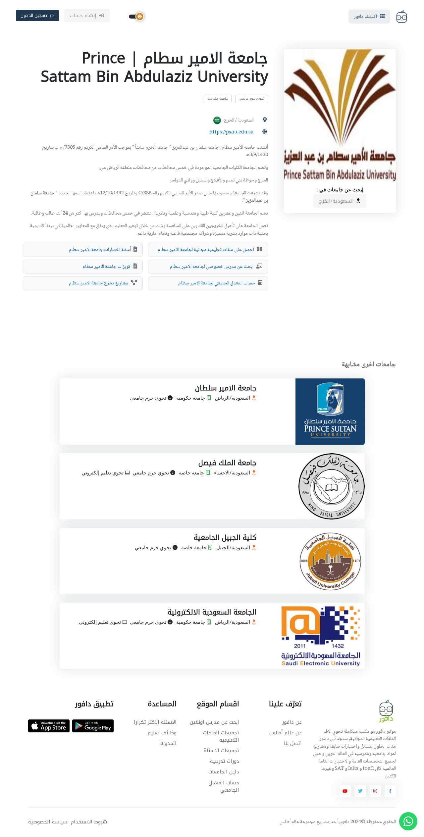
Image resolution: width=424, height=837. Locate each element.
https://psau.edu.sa (231, 132)
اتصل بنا (293, 743)
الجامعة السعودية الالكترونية (211, 612)
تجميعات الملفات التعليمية (221, 736)
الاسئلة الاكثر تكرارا (155, 722)
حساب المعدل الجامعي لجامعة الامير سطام (216, 283)
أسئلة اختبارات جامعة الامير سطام (100, 250)
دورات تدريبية (224, 761)
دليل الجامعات (223, 771)
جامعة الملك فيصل (227, 462)
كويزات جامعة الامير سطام (106, 267)
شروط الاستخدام (89, 822)
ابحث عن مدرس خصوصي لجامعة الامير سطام (211, 267)
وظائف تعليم (162, 732)
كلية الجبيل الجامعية (224, 537)
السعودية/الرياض (233, 398)
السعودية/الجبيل (233, 547)
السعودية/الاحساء (232, 472)
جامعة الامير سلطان (225, 388)
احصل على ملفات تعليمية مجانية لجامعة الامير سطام (206, 250)
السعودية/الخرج (337, 201)
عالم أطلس (289, 822)
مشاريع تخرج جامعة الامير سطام (98, 283)
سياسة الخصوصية (47, 822)
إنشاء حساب (83, 15)
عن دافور (292, 722)
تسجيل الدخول (34, 15)
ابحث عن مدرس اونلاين (214, 722)
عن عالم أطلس (285, 732)
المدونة (168, 743)
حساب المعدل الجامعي (224, 786)
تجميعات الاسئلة (221, 750)
